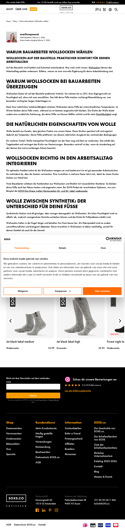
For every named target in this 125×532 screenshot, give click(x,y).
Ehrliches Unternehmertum (103, 454)
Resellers (69, 449)
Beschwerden (43, 452)
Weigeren (23, 291)
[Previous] (11, 321)
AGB (38, 462)
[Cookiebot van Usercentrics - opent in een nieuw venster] (108, 239)
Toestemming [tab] (21, 248)
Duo (8, 449)
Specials (10, 454)
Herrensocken (14, 433)
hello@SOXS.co (101, 503)
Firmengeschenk (74, 438)
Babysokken (13, 443)
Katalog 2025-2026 (105, 461)
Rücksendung (43, 447)
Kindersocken (13, 438)
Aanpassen (61, 291)
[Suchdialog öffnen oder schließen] (116, 9)
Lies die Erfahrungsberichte (78, 390)
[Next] (120, 321)
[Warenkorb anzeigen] (104, 9)
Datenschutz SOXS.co (48, 457)
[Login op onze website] (110, 9)
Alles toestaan (102, 291)
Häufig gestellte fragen (44, 435)
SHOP (9, 9)
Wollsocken (94, 67)
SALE (33, 9)
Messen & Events (103, 476)
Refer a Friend (72, 433)
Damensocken (14, 428)
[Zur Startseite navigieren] (66, 9)
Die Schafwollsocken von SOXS (105, 438)
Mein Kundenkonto (46, 428)
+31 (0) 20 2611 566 (105, 500)
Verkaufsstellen (73, 428)
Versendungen (44, 441)
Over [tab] (103, 248)
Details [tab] (62, 248)
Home (8, 21)
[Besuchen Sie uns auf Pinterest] (50, 510)
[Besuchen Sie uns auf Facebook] (37, 510)
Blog (15, 21)
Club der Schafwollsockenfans (105, 446)
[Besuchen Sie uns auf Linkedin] (43, 510)
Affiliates (69, 443)
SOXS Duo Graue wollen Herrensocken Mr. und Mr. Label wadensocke (53, 191)
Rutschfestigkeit (103, 114)
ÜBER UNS (21, 9)
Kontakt (98, 466)
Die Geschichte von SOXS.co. (104, 429)
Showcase (70, 454)
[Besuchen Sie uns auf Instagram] (56, 510)
